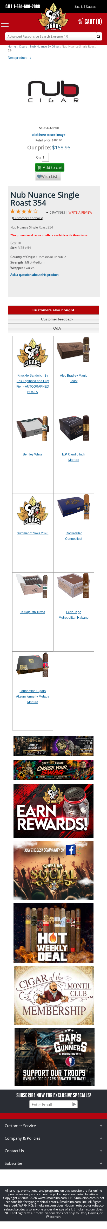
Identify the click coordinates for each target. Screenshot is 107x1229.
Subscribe (13, 1163)
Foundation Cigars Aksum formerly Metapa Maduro (32, 696)
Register (91, 6)
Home (12, 46)
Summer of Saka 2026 (32, 533)
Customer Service (20, 1125)
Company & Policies (22, 1138)
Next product (20, 57)
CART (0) (93, 21)
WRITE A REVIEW (80, 212)
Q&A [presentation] (57, 328)
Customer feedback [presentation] (57, 319)
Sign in (79, 6)
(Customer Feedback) (27, 218)
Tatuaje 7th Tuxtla (32, 612)
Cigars (23, 46)
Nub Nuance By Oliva (44, 46)
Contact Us (14, 1150)
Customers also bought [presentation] (53, 310)
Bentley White (32, 454)
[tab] (53, 310)
